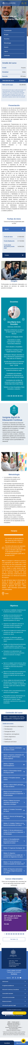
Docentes (6, 39)
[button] (6, 396)
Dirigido (6, 34)
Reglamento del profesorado (13, 1024)
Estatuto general (15, 1022)
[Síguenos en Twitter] (15, 977)
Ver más (6, 924)
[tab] (14, 238)
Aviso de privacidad (13, 1028)
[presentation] (5, 319)
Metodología (7, 43)
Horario (6, 47)
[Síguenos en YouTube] (20, 977)
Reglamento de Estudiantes (13, 1023)
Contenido (7, 55)
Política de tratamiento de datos (13, 1030)
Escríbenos (14, 974)
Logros (6, 51)
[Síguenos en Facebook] (13, 977)
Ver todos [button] (13, 939)
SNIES (9, 1022)
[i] (11, 121)
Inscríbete (7, 1043)
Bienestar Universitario (13, 1026)
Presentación (8, 30)
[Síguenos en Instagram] (18, 977)
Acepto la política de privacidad (15, 1015)
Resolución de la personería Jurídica (13, 1027)
